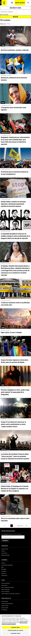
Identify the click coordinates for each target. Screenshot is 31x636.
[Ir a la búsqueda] (12, 2)
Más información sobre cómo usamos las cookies (14, 623)
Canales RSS (4, 575)
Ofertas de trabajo (5, 555)
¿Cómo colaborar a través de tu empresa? (10, 593)
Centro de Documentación (7, 603)
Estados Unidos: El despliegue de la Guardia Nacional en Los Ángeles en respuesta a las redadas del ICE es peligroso (14, 488)
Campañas (3, 571)
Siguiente (19, 525)
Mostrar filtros (15, 8)
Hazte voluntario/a (5, 589)
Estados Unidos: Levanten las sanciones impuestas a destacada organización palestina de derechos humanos (13, 204)
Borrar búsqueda (4, 14)
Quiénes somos (4, 549)
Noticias (3, 563)
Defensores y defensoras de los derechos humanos (14, 79)
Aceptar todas (15, 627)
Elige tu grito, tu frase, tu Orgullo (11, 332)
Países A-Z (3, 573)
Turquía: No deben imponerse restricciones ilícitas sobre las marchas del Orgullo (14, 361)
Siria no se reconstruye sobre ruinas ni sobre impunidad (15, 519)
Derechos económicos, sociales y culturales (15, 50)
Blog (2, 567)
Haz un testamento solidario (7, 587)
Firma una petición (5, 583)
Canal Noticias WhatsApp (7, 565)
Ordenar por (3, 24)
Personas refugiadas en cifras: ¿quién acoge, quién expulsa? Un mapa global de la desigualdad (15, 392)
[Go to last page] (26, 525)
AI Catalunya (4, 609)
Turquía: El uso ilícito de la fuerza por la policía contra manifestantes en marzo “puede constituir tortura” (13, 424)
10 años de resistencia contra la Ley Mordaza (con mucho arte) (15, 303)
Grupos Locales (4, 607)
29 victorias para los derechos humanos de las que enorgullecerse (14, 173)
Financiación (4, 553)
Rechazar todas (15, 633)
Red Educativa (4, 601)
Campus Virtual (4, 605)
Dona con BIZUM (5, 591)
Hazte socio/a (20, 3)
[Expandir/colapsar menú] (28, 2)
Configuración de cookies (15, 630)
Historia (3, 551)
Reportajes (3, 569)
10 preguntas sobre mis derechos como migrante (13, 108)
